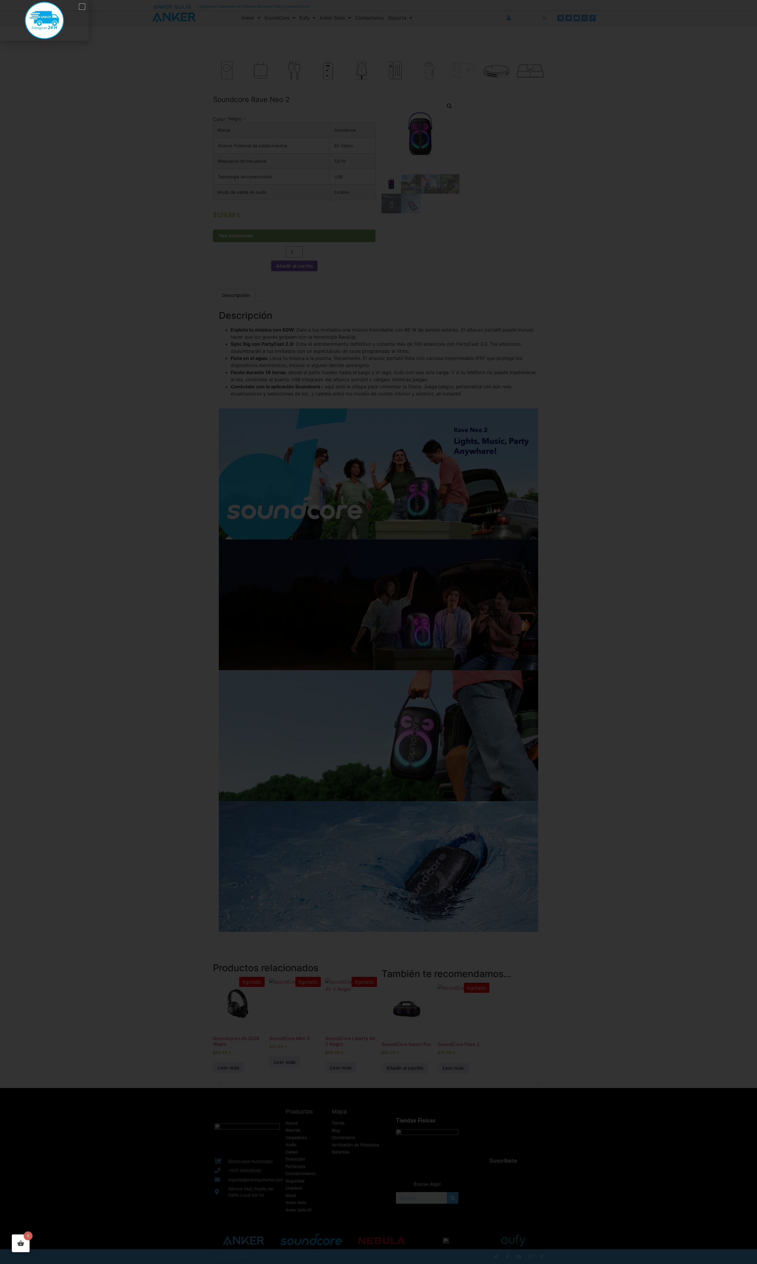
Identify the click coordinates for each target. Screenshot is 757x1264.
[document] (378, 632)
